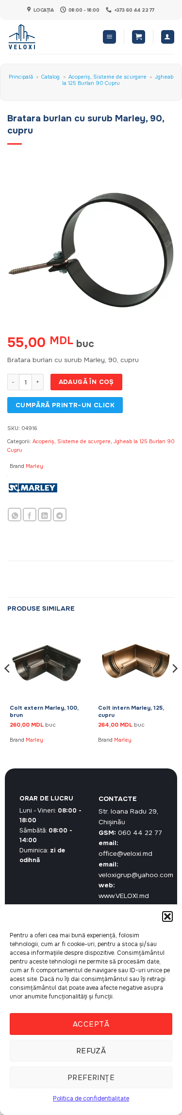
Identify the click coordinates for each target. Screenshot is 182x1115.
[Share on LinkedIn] (44, 515)
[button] (167, 916)
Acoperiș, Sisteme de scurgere (107, 76)
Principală (21, 76)
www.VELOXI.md (124, 896)
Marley (34, 466)
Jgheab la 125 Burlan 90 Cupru (117, 79)
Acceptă (91, 1024)
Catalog (50, 76)
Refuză (91, 1051)
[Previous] (8, 687)
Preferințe (91, 1077)
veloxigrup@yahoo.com (136, 875)
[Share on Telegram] (59, 515)
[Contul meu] (167, 37)
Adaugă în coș (86, 382)
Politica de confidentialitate (91, 1098)
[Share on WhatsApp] (14, 515)
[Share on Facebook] (29, 515)
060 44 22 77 (140, 833)
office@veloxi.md (125, 853)
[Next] (174, 687)
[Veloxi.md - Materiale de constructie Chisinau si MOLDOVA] (39, 37)
